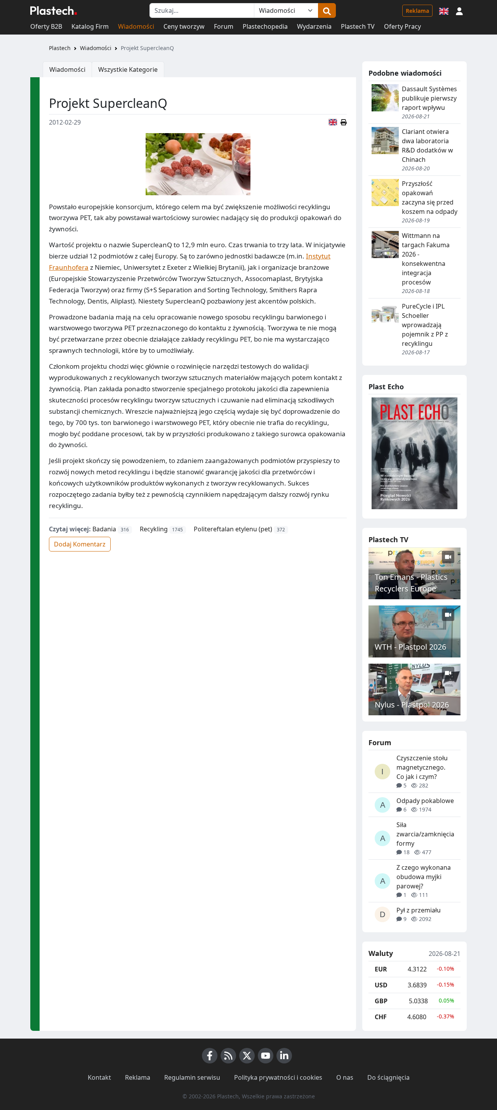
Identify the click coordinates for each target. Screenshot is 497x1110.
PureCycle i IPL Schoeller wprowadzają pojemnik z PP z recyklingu (425, 325)
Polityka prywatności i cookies (278, 1077)
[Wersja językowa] (444, 10)
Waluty (380, 953)
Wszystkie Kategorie (128, 69)
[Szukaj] (327, 10)
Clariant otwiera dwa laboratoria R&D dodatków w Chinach (427, 145)
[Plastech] (53, 10)
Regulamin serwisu (192, 1077)
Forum (223, 26)
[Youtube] (265, 1055)
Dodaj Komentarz (80, 544)
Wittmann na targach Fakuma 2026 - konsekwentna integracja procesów (426, 258)
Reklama (417, 10)
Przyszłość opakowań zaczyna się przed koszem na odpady (429, 197)
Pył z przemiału (418, 910)
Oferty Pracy (402, 26)
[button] (459, 10)
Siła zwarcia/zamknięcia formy (425, 834)
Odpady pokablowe (425, 800)
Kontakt (99, 1077)
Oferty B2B (46, 26)
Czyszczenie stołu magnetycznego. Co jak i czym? (422, 767)
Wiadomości (136, 26)
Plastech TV (358, 26)
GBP (381, 1001)
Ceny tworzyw (184, 26)
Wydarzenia (314, 26)
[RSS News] (228, 1055)
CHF (381, 1017)
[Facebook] (209, 1055)
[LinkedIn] (284, 1055)
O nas (344, 1077)
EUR (381, 969)
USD (381, 985)
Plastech (60, 48)
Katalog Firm (90, 26)
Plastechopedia (265, 26)
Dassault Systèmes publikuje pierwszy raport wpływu (429, 98)
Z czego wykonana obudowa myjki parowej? (423, 876)
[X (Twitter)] (247, 1055)
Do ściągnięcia (388, 1077)
